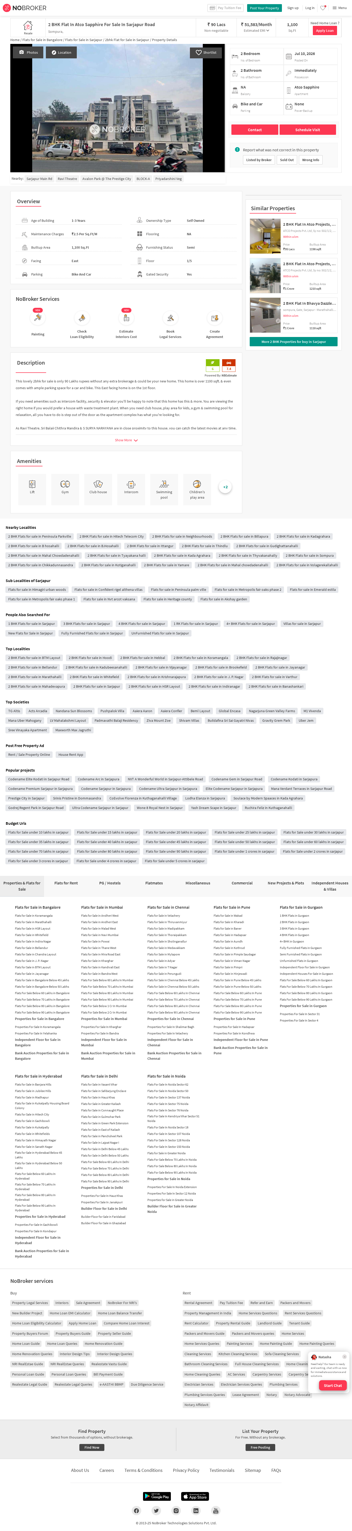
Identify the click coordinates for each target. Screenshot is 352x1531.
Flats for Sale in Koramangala (34, 915)
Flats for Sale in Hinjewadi (230, 974)
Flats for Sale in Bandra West (99, 974)
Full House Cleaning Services (257, 1364)
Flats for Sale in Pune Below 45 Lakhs (237, 980)
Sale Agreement (88, 1302)
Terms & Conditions (143, 1470)
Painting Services (239, 1343)
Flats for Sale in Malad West (98, 928)
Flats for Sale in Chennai (168, 907)
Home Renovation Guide (103, 1343)
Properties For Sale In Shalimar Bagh (170, 1027)
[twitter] (156, 1510)
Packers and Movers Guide (204, 1333)
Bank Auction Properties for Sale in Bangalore (42, 1056)
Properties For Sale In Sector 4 (299, 1020)
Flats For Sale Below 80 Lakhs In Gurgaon (306, 993)
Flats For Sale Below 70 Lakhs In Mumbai (107, 986)
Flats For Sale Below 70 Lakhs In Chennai (173, 999)
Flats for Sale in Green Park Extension (105, 1123)
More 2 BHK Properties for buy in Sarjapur (294, 341)
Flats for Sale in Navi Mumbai (100, 935)
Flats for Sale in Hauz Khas (98, 1097)
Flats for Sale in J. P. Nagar (31, 961)
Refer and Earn (261, 1302)
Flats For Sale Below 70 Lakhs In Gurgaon (306, 986)
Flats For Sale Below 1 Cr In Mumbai (104, 1006)
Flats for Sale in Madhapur (32, 1097)
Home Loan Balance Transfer (120, 1313)
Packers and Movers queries (253, 1333)
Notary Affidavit (196, 1404)
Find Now (92, 1447)
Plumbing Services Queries (205, 1394)
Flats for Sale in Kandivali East (100, 967)
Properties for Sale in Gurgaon (303, 1005)
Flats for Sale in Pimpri (228, 967)
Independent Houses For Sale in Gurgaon (306, 974)
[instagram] (176, 1510)
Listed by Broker (259, 160)
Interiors (62, 1302)
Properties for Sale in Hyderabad (40, 1216)
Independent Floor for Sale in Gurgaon (305, 967)
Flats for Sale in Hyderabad (38, 1076)
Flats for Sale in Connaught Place (102, 1110)
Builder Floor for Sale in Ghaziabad (103, 1223)
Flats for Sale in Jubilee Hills (33, 1091)
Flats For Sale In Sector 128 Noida (168, 1140)
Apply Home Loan (82, 1323)
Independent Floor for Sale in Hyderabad (38, 1240)
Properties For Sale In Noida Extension (172, 1187)
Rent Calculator (196, 1323)
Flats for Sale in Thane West (98, 948)
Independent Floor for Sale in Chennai (170, 1042)
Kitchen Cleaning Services (238, 1354)
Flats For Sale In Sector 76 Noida (167, 1110)
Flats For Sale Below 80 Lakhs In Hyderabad (35, 1197)
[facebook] (136, 1510)
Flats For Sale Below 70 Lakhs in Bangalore (42, 999)
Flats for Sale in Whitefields (32, 1134)
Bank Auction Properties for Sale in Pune (241, 1050)
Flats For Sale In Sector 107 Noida (168, 1134)
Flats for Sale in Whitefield (31, 935)
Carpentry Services (267, 1374)
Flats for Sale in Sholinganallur (167, 941)
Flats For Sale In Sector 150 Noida (168, 1147)
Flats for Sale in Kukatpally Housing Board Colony (42, 1105)
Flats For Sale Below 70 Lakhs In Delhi (105, 1168)
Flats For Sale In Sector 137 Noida (168, 1097)
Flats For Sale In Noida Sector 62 (167, 1084)
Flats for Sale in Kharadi (229, 922)
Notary (271, 1394)
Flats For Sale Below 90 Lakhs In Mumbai (107, 999)
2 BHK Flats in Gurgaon (294, 922)
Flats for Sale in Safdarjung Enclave (103, 1091)
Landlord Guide (270, 1323)
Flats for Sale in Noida (166, 1076)
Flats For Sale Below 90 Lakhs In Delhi (105, 1181)
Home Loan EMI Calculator (70, 1313)
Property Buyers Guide (73, 1333)
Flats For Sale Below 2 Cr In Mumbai (104, 1012)
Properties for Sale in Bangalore (39, 1018)
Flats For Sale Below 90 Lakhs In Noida (172, 1172)
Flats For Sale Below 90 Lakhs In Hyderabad (35, 1208)
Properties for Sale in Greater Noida (170, 1200)
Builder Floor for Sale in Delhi (104, 1208)
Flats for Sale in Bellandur (31, 948)
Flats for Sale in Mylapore (163, 954)
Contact (255, 129)
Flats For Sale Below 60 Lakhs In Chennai (173, 993)
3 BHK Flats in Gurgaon (294, 928)
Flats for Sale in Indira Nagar (33, 941)
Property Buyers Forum (30, 1333)
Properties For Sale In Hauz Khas (102, 1196)
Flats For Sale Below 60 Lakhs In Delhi (105, 1162)
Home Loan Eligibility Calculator (36, 1323)
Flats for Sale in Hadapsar (230, 935)
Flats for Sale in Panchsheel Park (101, 1136)
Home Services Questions (258, 1313)
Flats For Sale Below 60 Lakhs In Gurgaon (306, 980)
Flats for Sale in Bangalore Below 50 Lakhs (42, 986)
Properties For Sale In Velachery (167, 1033)
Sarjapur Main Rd (39, 178)
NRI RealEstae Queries (67, 1364)
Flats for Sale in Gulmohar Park (101, 1117)
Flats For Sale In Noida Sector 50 (167, 1091)
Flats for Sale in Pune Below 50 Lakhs (237, 986)
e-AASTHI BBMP (111, 1384)
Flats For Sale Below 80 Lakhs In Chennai (173, 1006)
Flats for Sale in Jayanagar (32, 974)
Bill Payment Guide (108, 1374)
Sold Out (287, 160)
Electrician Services (199, 1384)
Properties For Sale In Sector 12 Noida (171, 1193)
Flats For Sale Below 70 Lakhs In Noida (172, 1159)
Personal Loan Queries (69, 1374)
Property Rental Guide (233, 1323)
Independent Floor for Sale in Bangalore (38, 1042)
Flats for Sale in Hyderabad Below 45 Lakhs (38, 1155)
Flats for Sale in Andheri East (99, 922)
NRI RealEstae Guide (27, 1364)
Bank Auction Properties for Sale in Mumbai (108, 1056)
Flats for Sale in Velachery (163, 915)
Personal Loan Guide (28, 1374)
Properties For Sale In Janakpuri (102, 1202)
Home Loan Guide (26, 1343)
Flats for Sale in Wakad (228, 915)
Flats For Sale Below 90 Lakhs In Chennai (173, 1012)
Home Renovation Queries (32, 1354)
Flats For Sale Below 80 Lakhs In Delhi (105, 1175)
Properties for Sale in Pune (234, 1018)
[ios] (195, 1496)
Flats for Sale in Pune (232, 907)
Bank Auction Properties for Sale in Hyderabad (42, 1254)
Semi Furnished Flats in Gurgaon (301, 954)
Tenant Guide (299, 1323)
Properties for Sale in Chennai (170, 1018)
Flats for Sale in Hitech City (32, 1114)
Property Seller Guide (114, 1333)
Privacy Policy (186, 1470)
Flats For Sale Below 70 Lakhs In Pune (238, 999)
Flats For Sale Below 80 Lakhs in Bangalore (42, 1006)
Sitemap (253, 1470)
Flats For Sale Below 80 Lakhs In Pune (238, 1006)
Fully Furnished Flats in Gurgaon (301, 948)
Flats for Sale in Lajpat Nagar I (100, 1142)
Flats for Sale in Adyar (161, 961)
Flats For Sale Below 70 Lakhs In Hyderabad (35, 1186)
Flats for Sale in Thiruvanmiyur (167, 922)
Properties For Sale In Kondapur (35, 1231)
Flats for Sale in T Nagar (162, 967)
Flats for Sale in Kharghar (97, 961)
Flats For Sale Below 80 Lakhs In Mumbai (107, 993)
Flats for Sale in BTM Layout (33, 967)
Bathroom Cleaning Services (206, 1364)
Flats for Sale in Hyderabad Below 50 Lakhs (38, 1165)
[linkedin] (196, 1510)
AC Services (236, 1374)
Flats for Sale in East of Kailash (100, 1130)
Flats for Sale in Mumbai (102, 907)
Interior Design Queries (114, 1354)
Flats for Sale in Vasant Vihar (99, 1084)
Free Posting (260, 1447)
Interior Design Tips (75, 1354)
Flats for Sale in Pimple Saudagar (235, 954)
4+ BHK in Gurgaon (292, 941)
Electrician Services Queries (241, 1384)
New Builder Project (27, 1313)
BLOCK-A (143, 178)
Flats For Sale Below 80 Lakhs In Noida (172, 1166)
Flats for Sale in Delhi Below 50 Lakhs (105, 1155)
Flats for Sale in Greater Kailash (101, 1104)
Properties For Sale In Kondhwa (234, 1033)
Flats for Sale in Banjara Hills (33, 1084)
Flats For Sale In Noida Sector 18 (167, 1127)
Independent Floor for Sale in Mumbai (104, 1042)
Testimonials (221, 1470)
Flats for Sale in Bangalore (38, 907)
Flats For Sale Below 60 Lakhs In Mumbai (107, 980)
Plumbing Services (284, 1384)
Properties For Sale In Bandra (100, 1033)
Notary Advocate (297, 1394)
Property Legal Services (30, 1302)
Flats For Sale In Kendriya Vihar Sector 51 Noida (173, 1118)
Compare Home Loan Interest (126, 1323)
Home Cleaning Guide (303, 1364)
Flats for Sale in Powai (95, 941)
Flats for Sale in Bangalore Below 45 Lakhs (42, 980)
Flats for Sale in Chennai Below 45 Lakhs (173, 980)
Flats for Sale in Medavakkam (166, 948)
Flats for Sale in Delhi (99, 1076)
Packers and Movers (295, 1302)
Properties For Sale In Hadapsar (234, 1027)
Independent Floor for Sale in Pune (241, 1039)
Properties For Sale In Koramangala (38, 1027)
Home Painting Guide (276, 1343)
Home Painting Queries (316, 1343)
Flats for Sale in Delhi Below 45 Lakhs (105, 1149)
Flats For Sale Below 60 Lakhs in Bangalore (42, 993)
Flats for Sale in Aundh (228, 941)
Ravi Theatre (67, 178)
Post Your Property (264, 8)
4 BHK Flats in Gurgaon (294, 935)
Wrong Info (310, 160)
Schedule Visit (307, 129)
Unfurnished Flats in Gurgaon (299, 961)
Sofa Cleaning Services (282, 1354)
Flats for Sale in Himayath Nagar (35, 1140)
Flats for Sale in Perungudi (164, 974)
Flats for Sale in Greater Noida (166, 1153)
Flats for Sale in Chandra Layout (35, 954)
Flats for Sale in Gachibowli (32, 1121)
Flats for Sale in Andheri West (100, 915)
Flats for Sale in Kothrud (229, 948)
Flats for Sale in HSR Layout (32, 928)
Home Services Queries (202, 1343)
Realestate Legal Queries (73, 1384)
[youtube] (216, 1510)
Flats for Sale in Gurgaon (301, 907)
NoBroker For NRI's (122, 1302)
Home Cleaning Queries (202, 1374)
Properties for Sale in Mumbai (104, 1018)
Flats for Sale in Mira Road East (100, 954)
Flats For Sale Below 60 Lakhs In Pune (238, 993)
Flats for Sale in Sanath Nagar (34, 1147)
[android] (157, 1496)
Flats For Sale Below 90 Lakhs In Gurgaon (306, 999)
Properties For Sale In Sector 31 (300, 1014)
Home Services (293, 1333)
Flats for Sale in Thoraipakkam (167, 935)
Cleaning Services (198, 1354)
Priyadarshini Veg (168, 178)
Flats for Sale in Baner (227, 928)
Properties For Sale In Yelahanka (36, 1033)
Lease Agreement (245, 1394)
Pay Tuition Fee (231, 1302)
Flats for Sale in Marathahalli (33, 922)
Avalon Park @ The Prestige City (106, 178)
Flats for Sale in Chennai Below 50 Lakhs (173, 986)
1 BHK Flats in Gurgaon (294, 915)
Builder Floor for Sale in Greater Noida (172, 1209)
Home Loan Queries (62, 1343)
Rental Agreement (198, 1302)
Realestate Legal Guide (29, 1384)
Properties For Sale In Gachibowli (36, 1225)
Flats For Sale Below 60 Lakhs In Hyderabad (35, 1176)
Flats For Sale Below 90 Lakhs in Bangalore (42, 1012)
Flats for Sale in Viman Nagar (232, 961)
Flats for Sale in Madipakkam (166, 928)
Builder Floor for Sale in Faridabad (103, 1217)
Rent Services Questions (303, 1313)
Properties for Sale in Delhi (102, 1187)
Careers (106, 1470)
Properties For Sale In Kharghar (101, 1027)
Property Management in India (208, 1313)
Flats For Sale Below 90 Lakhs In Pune (238, 1012)
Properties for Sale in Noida (168, 1178)
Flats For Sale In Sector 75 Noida (167, 1104)
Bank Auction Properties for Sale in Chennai (174, 1056)
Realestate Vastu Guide (109, 1364)
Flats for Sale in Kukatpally (32, 1127)
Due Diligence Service (147, 1384)
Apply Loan (325, 30)
